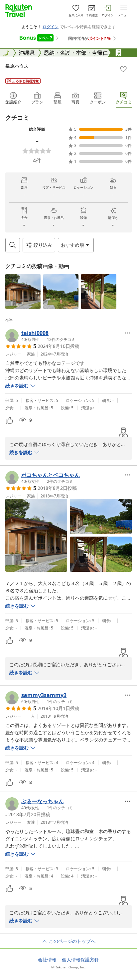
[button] (23, 291)
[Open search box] (12, 245)
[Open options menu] (128, 333)
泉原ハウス (17, 66)
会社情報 (47, 959)
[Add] (123, 69)
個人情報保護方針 (80, 959)
